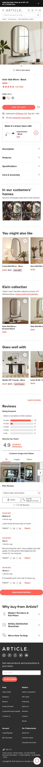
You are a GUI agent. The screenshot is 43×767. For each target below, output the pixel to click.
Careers (25, 716)
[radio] (4, 98)
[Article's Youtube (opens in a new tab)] (26, 655)
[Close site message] (38, 3)
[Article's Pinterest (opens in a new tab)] (9, 655)
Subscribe (10, 679)
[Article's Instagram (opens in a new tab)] (4, 655)
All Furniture (12, 19)
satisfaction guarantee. (21, 118)
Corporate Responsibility (11, 711)
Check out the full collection (26, 294)
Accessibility (36, 755)
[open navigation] (4, 10)
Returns (5, 701)
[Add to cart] (36, 133)
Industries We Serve (29, 742)
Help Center (6, 692)
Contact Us (6, 716)
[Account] (32, 10)
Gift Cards (25, 697)
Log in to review (34, 400)
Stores (24, 721)
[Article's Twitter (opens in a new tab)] (20, 655)
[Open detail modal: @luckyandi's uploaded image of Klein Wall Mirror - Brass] (11, 210)
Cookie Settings (24, 755)
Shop (5, 757)
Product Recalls (7, 706)
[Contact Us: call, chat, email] (29, 10)
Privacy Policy (18, 753)
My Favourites (7, 738)
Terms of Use (7, 753)
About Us (25, 706)
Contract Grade (27, 738)
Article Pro (25, 733)
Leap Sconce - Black (22, 133)
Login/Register (7, 733)
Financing (25, 701)
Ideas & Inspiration (28, 692)
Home (4, 19)
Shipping (5, 697)
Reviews (25, 711)
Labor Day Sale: (8, 2)
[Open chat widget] (37, 761)
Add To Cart (19, 107)
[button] (29, 10)
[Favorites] (36, 11)
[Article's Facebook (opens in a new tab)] (15, 655)
